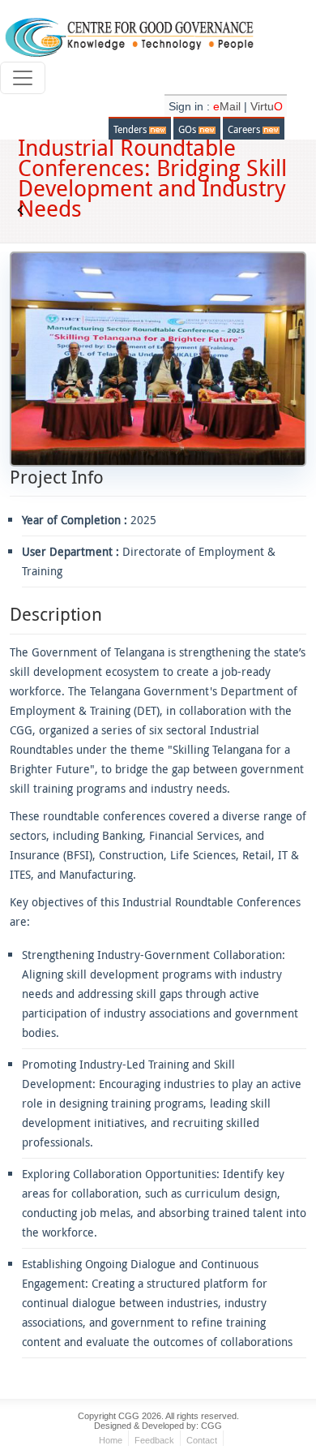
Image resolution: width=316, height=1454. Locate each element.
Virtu (266, 106)
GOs (188, 129)
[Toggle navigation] (22, 78)
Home (110, 1440)
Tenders (131, 129)
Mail (228, 106)
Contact (201, 1440)
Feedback (154, 1440)
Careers (245, 129)
